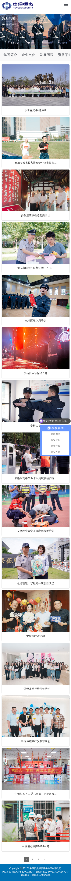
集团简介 (10, 55)
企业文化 (28, 55)
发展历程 (46, 55)
